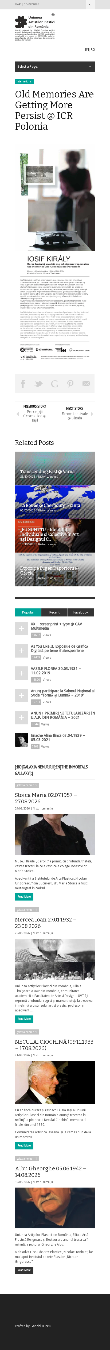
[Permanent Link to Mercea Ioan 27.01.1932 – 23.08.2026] (55, 959)
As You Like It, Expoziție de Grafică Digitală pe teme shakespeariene (59, 648)
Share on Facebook (23, 383)
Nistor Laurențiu (43, 808)
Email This (86, 383)
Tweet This (39, 383)
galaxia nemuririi (27, 785)
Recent (54, 612)
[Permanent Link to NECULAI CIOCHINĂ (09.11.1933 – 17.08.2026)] (55, 1082)
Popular (28, 612)
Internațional (24, 81)
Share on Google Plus (55, 383)
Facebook (80, 612)
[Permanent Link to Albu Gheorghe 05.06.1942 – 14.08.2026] (55, 1208)
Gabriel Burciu (40, 1326)
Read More (24, 896)
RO (93, 50)
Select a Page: (90, 4)
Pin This (71, 383)
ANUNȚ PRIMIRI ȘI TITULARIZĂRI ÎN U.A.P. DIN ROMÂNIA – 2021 (63, 715)
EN (87, 50)
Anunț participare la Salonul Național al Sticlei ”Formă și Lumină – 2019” (63, 693)
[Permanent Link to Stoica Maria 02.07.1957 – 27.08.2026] (55, 834)
